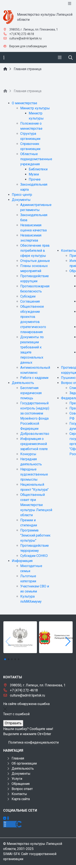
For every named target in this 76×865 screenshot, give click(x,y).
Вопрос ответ (22, 789)
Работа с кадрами (34, 378)
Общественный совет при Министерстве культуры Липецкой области (36, 505)
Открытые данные (35, 261)
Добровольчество (34, 434)
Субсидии (27, 296)
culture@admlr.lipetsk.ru (25, 38)
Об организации (24, 763)
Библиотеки (38, 169)
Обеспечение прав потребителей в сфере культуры (35, 250)
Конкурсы (28, 454)
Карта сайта (21, 799)
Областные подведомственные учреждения (36, 159)
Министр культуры (35, 108)
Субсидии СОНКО (34, 556)
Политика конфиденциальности (33, 742)
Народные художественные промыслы (34, 474)
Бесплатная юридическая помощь (31, 393)
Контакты (19, 794)
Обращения (21, 784)
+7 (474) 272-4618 (21, 34)
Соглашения (30, 301)
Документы (21, 200)
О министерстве (24, 103)
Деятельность (23, 383)
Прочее (35, 179)
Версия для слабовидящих (28, 46)
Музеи (34, 174)
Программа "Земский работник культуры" (35, 535)
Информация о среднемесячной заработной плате (34, 444)
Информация (22, 561)
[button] (68, 641)
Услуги (17, 779)
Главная (18, 758)
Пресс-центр (22, 195)
